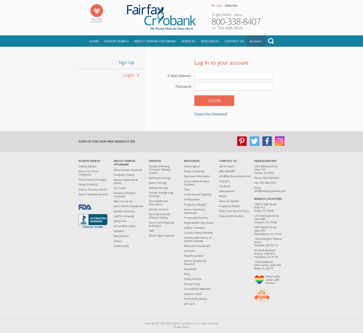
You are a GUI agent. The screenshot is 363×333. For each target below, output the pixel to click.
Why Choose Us (123, 201)
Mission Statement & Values (126, 181)
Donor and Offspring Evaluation (161, 224)
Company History (124, 175)
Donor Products (88, 184)
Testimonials (121, 246)
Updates (119, 231)
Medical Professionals (197, 246)
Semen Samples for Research (195, 262)
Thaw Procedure (194, 256)
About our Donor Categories (89, 172)
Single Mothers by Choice (199, 223)
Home (94, 41)
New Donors (121, 236)
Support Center (193, 294)
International (226, 191)
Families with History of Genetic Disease (198, 239)
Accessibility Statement (197, 289)
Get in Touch (226, 166)
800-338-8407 (227, 171)
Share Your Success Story (234, 211)
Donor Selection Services (93, 194)
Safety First (120, 221)
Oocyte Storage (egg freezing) (161, 194)
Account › (256, 41)
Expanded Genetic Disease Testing (160, 215)
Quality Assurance (124, 211)
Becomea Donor (97, 20)
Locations (225, 186)
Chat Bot (224, 181)
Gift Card (189, 304)
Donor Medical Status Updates (196, 183)
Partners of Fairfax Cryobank (124, 194)
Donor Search (116, 41)
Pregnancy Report (229, 206)
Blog (186, 274)
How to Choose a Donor (93, 189)
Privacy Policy (192, 284)
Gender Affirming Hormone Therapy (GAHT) (160, 170)
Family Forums (192, 279)
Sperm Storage (158, 183)
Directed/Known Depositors (158, 202)
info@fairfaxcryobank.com (235, 176)
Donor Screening (194, 171)
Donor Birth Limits (124, 226)
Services (188, 41)
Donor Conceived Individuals (194, 211)
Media (222, 196)
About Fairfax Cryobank (155, 41)
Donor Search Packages (93, 179)
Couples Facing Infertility (198, 232)
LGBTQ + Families (194, 228)
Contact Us (234, 41)
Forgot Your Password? (211, 113)
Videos (118, 241)
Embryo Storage (158, 188)
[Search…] (271, 41)
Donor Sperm (192, 166)
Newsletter (190, 269)
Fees (186, 189)
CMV (151, 231)
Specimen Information (197, 176)
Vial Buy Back (192, 199)
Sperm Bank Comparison (128, 206)
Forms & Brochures (195, 299)
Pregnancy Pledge (195, 204)
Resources (210, 41)
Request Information (231, 216)
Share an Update (229, 201)
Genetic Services (158, 209)
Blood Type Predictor (162, 235)
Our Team (120, 188)
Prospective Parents (196, 218)
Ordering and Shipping (197, 194)
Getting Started (87, 166)
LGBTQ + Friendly (124, 216)
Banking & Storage (160, 178)
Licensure (189, 251)
